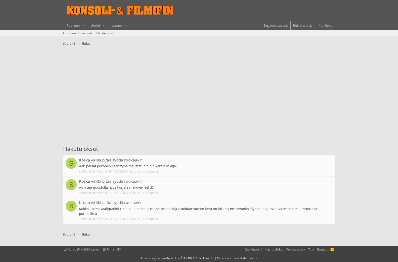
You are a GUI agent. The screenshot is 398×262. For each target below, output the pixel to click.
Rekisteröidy (104, 33)
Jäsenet (116, 25)
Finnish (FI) (113, 249)
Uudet (95, 25)
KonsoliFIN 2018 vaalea (83, 249)
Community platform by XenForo (177, 258)
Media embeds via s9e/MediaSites (237, 258)
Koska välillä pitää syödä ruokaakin (111, 160)
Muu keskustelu (149, 171)
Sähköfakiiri (87, 171)
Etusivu (322, 249)
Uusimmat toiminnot (77, 33)
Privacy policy (295, 249)
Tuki (311, 249)
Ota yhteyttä (253, 249)
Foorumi (73, 25)
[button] (84, 25)
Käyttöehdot (274, 249)
